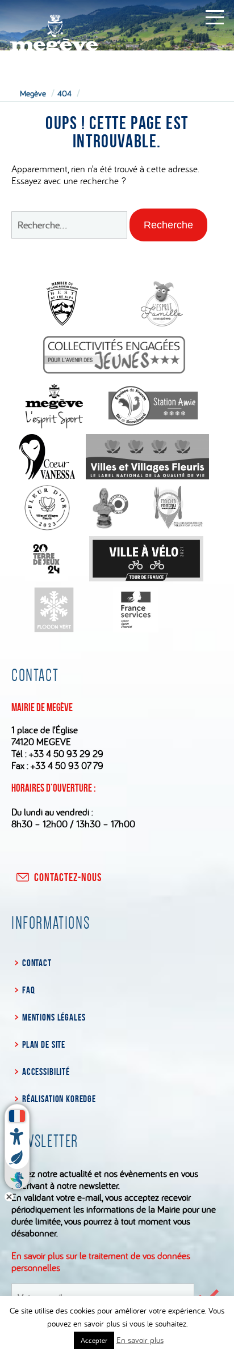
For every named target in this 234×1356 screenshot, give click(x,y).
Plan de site (43, 1044)
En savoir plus (140, 1339)
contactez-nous (68, 877)
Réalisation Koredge (59, 1099)
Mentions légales (53, 1017)
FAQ (28, 990)
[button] (168, 225)
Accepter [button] (94, 1340)
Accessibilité (46, 1071)
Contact (37, 963)
